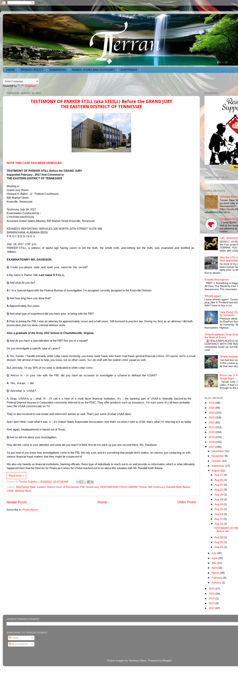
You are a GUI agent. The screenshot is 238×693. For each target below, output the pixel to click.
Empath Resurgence (217, 279)
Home (102, 502)
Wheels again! (213, 296)
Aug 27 (219, 475)
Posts (14, 637)
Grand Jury (92, 487)
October (217, 461)
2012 (212, 608)
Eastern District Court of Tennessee (58, 487)
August (216, 470)
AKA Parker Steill (26, 487)
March (216, 572)
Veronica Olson (138, 660)
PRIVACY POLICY (32, 69)
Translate (30, 86)
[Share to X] (85, 482)
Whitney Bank (23, 491)
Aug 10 (219, 523)
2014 (212, 598)
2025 (212, 407)
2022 (212, 422)
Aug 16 (219, 504)
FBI (82, 487)
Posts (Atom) (30, 509)
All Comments (19, 644)
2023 (212, 417)
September (218, 465)
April (215, 567)
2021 (212, 427)
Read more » (16, 475)
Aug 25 (219, 480)
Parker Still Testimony (152, 487)
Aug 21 (219, 489)
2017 (212, 446)
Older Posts (186, 502)
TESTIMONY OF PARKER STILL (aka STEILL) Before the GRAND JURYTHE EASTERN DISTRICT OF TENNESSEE (101, 104)
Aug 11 (219, 519)
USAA (10, 491)
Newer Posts (17, 502)
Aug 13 (219, 514)
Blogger (167, 660)
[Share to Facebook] (89, 482)
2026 (212, 402)
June (215, 558)
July (214, 553)
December (218, 451)
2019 (212, 437)
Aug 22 (219, 484)
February (217, 577)
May (214, 563)
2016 (212, 588)
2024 (212, 412)
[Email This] (78, 482)
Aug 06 (219, 542)
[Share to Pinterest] (92, 482)
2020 (212, 432)
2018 (212, 442)
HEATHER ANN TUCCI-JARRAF (119, 487)
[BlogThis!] (81, 482)
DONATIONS (57, 69)
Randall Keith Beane (178, 487)
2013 (212, 603)
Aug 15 (219, 509)
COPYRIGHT (129, 69)
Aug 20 (219, 494)
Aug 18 (219, 499)
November (218, 456)
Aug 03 (219, 547)
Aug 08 (219, 537)
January (217, 582)
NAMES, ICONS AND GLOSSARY (93, 69)
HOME (10, 69)
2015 (212, 593)
